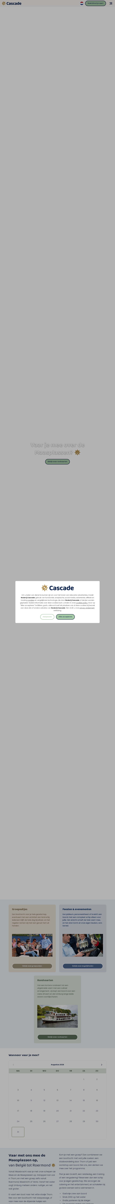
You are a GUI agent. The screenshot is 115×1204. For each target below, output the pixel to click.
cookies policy (82, 603)
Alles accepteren (65, 616)
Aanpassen (47, 616)
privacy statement (87, 608)
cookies (31, 600)
